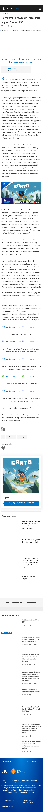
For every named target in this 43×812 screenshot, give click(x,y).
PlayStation (12, 9)
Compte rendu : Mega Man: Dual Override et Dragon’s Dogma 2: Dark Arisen (31, 709)
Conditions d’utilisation (10, 800)
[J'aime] (31, 625)
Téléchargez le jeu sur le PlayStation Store (21, 503)
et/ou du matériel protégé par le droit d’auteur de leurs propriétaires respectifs (19, 790)
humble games (11, 437)
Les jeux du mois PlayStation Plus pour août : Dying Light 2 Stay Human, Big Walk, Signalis (32, 639)
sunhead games (22, 437)
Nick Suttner (12, 68)
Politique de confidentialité (27, 801)
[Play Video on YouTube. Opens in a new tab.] (37, 202)
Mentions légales (8, 806)
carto (3, 437)
